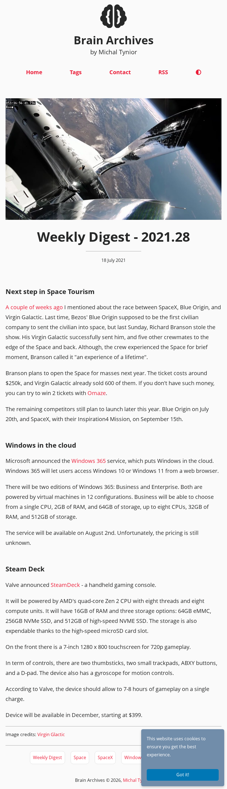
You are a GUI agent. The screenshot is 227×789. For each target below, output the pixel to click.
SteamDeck (65, 585)
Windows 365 (88, 461)
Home (34, 72)
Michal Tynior (137, 780)
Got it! (182, 775)
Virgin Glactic (51, 734)
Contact (120, 72)
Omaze (96, 393)
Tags (76, 72)
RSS (163, 72)
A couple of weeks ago (34, 307)
